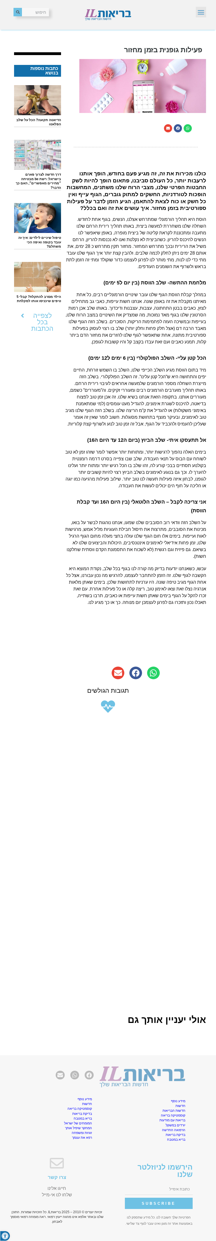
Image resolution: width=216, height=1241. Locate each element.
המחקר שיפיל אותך (78, 1128)
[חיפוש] (18, 12)
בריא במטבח (176, 1140)
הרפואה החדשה (173, 1130)
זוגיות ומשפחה (82, 1133)
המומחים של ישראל (78, 1123)
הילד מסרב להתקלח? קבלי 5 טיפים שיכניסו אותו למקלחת (39, 299)
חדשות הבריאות (174, 1111)
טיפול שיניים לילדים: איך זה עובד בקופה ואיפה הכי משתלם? (39, 242)
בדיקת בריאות (175, 1135)
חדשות (180, 1106)
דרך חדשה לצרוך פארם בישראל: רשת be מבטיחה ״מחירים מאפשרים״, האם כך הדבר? (38, 181)
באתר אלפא (86, 1217)
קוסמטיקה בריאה (173, 1115)
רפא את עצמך (82, 1138)
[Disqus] (108, 791)
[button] (201, 12)
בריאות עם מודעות (172, 1120)
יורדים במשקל (175, 1125)
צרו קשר (57, 1177)
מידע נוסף (178, 1101)
